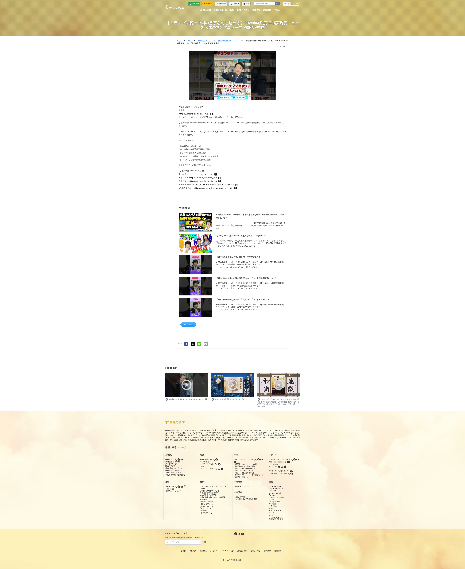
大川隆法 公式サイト (172, 462)
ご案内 (277, 10)
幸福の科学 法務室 (172, 470)
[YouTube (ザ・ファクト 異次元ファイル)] (291, 471)
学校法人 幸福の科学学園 (209, 491)
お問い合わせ (255, 551)
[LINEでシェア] (199, 344)
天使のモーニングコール (278, 473)
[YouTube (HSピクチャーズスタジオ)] (261, 459)
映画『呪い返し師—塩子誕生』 (245, 468)
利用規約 (193, 551)
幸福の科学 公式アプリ (173, 473)
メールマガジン (171, 464)
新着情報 (267, 10)
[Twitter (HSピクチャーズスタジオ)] (255, 459)
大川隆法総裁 (205, 10)
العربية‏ (271, 512)
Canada (272, 491)
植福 (246, 4)
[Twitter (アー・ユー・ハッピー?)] (219, 469)
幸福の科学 (169, 459)
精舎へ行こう (170, 466)
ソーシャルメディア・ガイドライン (222, 551)
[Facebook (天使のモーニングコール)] (291, 473)
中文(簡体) (273, 506)
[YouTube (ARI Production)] (288, 462)
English (294, 3)
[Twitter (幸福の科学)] (175, 459)
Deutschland (275, 493)
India (271, 499)
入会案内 (207, 4)
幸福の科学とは (220, 10)
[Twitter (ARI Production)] (285, 462)
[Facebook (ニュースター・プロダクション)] (294, 459)
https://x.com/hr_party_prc (205, 181)
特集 (232, 10)
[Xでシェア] (193, 344)
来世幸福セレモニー (241, 486)
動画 (239, 10)
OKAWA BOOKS (276, 519)
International (275, 486)
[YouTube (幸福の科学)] (182, 459)
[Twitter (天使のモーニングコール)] (288, 473)
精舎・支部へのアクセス (173, 468)
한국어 (271, 508)
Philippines (274, 502)
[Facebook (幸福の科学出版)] (216, 459)
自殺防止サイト (239, 497)
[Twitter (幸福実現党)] (175, 486)
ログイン (234, 4)
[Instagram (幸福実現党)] (185, 486)
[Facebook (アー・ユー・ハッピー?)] (222, 469)
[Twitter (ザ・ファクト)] (282, 466)
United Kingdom (276, 497)
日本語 (286, 3)
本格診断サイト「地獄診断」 (175, 475)
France (272, 495)
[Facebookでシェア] (186, 344)
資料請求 (194, 4)
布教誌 (246, 10)
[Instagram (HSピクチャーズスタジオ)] (235, 462)
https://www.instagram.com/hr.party (215, 188)
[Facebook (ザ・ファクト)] (285, 466)
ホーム (193, 10)
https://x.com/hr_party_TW (205, 178)
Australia (273, 504)
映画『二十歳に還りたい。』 (244, 473)
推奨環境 (203, 551)
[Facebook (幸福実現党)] (179, 486)
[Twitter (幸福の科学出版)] (213, 459)
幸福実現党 (169, 486)
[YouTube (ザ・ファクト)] (279, 466)
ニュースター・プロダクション (279, 459)
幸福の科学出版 (206, 459)
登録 (204, 542)
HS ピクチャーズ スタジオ (244, 459)
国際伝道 (256, 10)
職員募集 (277, 551)
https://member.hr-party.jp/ (196, 114)
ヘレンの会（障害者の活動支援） (246, 499)
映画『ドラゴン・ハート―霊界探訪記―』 (248, 475)
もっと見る (188, 324)
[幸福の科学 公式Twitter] (239, 534)
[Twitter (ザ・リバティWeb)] (216, 464)
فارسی (271, 515)
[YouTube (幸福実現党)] (182, 486)
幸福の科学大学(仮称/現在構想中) (213, 497)
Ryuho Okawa (275, 517)
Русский (275, 510)
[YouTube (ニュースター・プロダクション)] (297, 459)
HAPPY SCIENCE (233, 560)
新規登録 (221, 4)
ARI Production (276, 462)
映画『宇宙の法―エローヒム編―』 (246, 464)
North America (276, 488)
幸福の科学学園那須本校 (209, 493)
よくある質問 (242, 551)
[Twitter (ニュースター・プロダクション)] (291, 459)
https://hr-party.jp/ (204, 174)
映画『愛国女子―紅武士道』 (244, 466)
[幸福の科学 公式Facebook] (236, 534)
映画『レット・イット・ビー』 (243, 471)
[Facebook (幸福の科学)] (179, 459)
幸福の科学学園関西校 (208, 495)
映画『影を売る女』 (241, 477)
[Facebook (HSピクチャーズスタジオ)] (258, 459)
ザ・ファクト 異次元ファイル (279, 471)
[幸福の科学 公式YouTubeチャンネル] (242, 534)
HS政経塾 (203, 499)
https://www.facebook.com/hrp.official (215, 185)
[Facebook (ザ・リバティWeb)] (219, 464)
